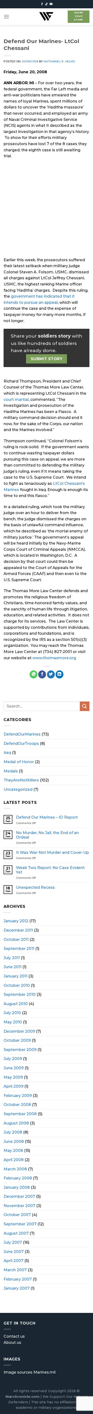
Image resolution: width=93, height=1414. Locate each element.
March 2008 (15, 1169)
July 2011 (12, 958)
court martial (16, 399)
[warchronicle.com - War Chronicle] (46, 16)
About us (12, 1342)
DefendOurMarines (22, 734)
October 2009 (17, 1040)
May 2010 (13, 1022)
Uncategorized (18, 789)
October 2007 (17, 1215)
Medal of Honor (19, 762)
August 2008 (16, 1123)
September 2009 (20, 1049)
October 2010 (17, 985)
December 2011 (18, 930)
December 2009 (19, 1031)
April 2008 (14, 1160)
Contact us (14, 1336)
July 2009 (13, 1058)
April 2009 (13, 1086)
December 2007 (19, 1196)
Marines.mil (44, 1372)
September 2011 (19, 948)
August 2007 (16, 1233)
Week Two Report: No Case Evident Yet (50, 869)
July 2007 (13, 1242)
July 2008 (13, 1132)
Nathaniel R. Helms (59, 61)
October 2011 (16, 939)
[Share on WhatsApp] (33, 674)
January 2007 (17, 1288)
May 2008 (13, 1150)
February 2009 (18, 1095)
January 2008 (17, 1187)
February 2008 (18, 1178)
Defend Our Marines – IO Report (47, 817)
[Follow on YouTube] (51, 4)
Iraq (7, 752)
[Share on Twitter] (51, 674)
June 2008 (14, 1141)
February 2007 (18, 1279)
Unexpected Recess (35, 887)
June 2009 (14, 1068)
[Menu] (6, 16)
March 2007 (15, 1270)
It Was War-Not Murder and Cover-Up (52, 852)
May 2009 (13, 1077)
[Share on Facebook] (42, 674)
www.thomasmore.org (54, 658)
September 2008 (20, 1114)
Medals (11, 771)
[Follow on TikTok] (46, 4)
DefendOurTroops (21, 743)
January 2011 (15, 976)
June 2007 (14, 1251)
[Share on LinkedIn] (59, 674)
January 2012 (16, 921)
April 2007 (13, 1260)
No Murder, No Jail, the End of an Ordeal (47, 835)
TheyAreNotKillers (21, 780)
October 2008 (17, 1104)
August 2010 (16, 1004)
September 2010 (20, 994)
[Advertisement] (46, 210)
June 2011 (12, 967)
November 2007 (19, 1205)
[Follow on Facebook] (42, 4)
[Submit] (84, 706)
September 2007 (20, 1224)
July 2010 (12, 1013)
